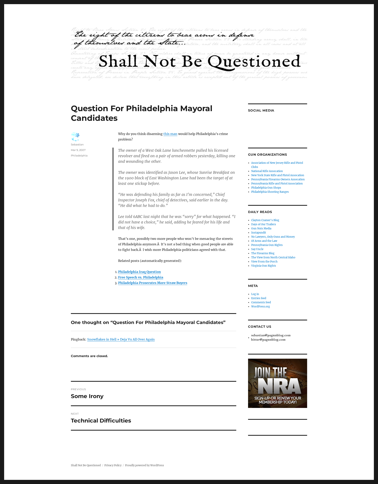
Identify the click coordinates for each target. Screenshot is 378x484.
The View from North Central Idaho (273, 257)
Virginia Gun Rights (263, 265)
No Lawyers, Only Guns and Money (273, 236)
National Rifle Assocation (267, 171)
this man (170, 134)
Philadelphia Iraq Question (139, 272)
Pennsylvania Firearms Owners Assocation (278, 179)
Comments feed (261, 302)
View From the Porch (264, 261)
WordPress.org (260, 306)
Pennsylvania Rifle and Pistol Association (277, 183)
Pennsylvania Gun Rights (267, 245)
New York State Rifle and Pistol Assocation (277, 175)
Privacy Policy (112, 465)
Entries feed (258, 298)
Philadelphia (79, 155)
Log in (255, 294)
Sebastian (77, 144)
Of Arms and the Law (264, 241)
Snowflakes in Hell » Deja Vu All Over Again (121, 339)
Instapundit (258, 232)
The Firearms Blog (262, 253)
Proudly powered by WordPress (144, 465)
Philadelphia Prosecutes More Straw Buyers (152, 283)
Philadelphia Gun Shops (266, 187)
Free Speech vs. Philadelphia (140, 277)
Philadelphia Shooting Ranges (270, 192)
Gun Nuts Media (261, 228)
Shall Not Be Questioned (86, 465)
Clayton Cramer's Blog (265, 220)
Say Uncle (257, 249)
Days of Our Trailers (263, 224)
